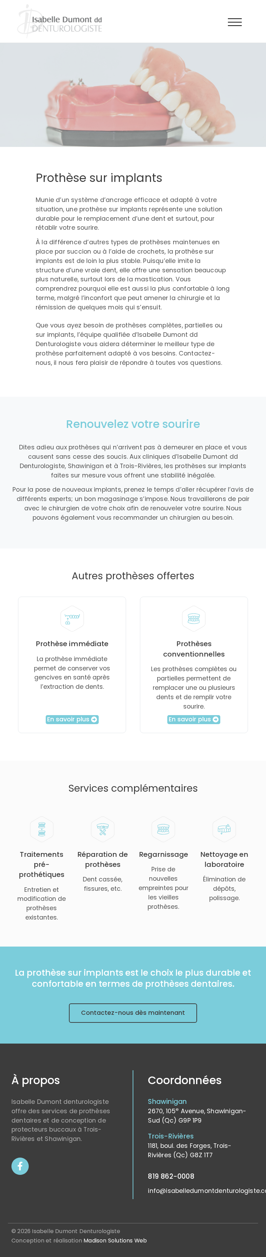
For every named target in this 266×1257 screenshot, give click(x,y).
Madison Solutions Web (115, 1241)
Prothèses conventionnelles (194, 649)
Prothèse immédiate (72, 644)
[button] (72, 719)
